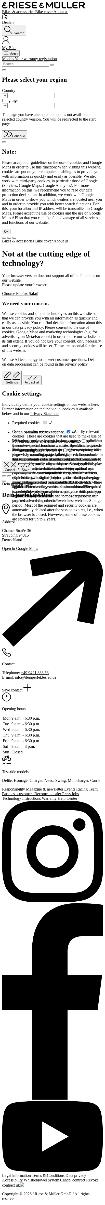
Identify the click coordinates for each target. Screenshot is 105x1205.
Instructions (32, 798)
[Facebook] (52, 1002)
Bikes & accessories (18, 11)
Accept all (32, 382)
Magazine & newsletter (45, 789)
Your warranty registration (36, 59)
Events (70, 789)
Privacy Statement (44, 413)
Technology (12, 798)
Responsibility (14, 789)
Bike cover (44, 11)
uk (18, 1185)
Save (25, 470)
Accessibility (13, 1180)
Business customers (18, 794)
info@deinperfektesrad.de (35, 677)
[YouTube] (52, 1137)
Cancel (10, 470)
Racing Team (87, 789)
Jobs (75, 794)
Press (67, 794)
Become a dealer (48, 794)
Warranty (50, 798)
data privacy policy (27, 327)
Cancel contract (73, 1180)
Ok (6, 231)
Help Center (67, 798)
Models (8, 59)
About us (61, 11)
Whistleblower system (42, 1180)
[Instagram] (52, 852)
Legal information (17, 1175)
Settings (12, 382)
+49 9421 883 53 (35, 672)
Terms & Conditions (48, 1175)
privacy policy (76, 364)
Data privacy (75, 1175)
